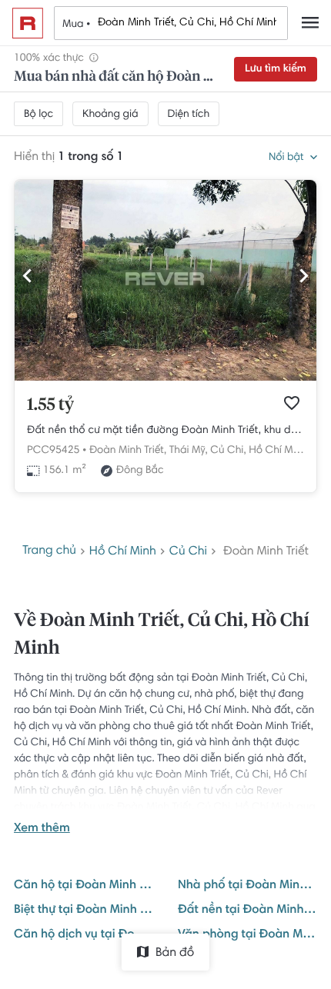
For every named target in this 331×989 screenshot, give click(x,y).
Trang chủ (49, 551)
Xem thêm (42, 829)
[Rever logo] (27, 23)
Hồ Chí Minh (278, 450)
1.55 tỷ (50, 405)
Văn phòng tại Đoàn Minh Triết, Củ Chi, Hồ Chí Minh (247, 935)
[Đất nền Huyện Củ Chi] (165, 378)
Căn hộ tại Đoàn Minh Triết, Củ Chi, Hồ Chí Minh (83, 886)
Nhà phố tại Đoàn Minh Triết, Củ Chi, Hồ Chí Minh (247, 886)
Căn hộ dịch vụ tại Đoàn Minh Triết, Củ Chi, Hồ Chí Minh (83, 935)
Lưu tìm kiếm (275, 69)
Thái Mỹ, (188, 450)
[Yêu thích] (291, 403)
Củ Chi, (228, 450)
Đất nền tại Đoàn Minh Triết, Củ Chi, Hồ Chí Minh (247, 910)
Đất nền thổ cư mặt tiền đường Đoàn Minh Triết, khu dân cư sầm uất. (165, 430)
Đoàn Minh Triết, (127, 450)
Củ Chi (188, 552)
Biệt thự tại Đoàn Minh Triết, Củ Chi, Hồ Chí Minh (83, 910)
